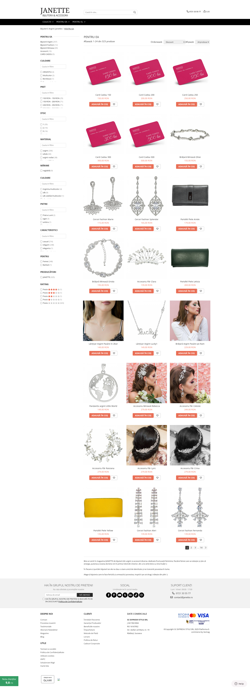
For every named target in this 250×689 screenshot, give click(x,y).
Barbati (46, 265)
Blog (42, 636)
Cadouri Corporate (92, 643)
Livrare (87, 636)
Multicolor (47, 75)
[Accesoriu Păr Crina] (190, 445)
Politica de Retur (91, 640)
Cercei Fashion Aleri (146, 530)
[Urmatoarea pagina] (205, 547)
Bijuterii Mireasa (47, 48)
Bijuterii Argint (46, 41)
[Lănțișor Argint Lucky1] (146, 321)
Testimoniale (45, 626)
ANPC (42, 659)
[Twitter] (125, 595)
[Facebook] (108, 595)
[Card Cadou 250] (190, 72)
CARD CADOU (46, 54)
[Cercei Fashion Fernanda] (190, 507)
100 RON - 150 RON (51, 98)
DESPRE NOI (46, 613)
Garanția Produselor (92, 623)
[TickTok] (136, 595)
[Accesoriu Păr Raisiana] (103, 445)
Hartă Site (44, 666)
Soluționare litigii (47, 662)
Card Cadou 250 (190, 94)
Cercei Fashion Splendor (146, 219)
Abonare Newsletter (49, 629)
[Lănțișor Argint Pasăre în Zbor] (103, 321)
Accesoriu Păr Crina (190, 468)
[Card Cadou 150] (103, 72)
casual (45, 241)
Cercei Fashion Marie (103, 219)
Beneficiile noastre (92, 626)
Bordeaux (47, 78)
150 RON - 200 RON (51, 101)
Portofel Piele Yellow (103, 530)
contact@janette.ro (183, 597)
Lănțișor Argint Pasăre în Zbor (103, 343)
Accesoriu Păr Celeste (190, 406)
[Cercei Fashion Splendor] (146, 196)
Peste (45, 289)
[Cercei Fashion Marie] (103, 196)
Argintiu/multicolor (51, 189)
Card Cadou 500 (146, 157)
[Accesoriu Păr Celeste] (190, 383)
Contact (43, 619)
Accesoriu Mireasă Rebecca (146, 406)
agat (45, 218)
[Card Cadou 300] (103, 134)
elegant (46, 244)
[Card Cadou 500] (146, 134)
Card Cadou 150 (103, 94)
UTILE (43, 643)
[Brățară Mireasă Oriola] (103, 258)
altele (45, 154)
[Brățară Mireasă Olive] (190, 134)
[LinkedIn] (130, 595)
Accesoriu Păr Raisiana (103, 468)
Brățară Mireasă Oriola (103, 281)
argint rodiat (48, 157)
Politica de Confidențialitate (70, 601)
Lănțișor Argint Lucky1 (146, 343)
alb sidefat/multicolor (52, 196)
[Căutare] (134, 12)
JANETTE (46, 277)
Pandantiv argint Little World (103, 406)
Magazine (44, 633)
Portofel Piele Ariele (190, 219)
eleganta (46, 248)
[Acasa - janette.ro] (54, 12)
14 (201, 547)
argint (45, 150)
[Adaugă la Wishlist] (114, 104)
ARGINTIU (47, 72)
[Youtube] (119, 595)
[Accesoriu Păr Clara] (146, 258)
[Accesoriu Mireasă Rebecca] (146, 383)
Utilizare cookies (47, 655)
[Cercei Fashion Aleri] (146, 507)
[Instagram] (141, 595)
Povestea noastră (47, 623)
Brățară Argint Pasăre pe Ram (190, 343)
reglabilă (46, 170)
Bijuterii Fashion (47, 45)
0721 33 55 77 (183, 593)
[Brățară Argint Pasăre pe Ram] (190, 321)
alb (44, 192)
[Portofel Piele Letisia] (190, 258)
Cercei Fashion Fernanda (190, 530)
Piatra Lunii (48, 215)
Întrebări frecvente (92, 619)
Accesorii (44, 51)
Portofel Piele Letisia (190, 281)
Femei (45, 261)
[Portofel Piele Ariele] (190, 196)
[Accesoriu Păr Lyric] (146, 445)
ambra (46, 222)
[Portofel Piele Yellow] (103, 507)
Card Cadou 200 (146, 94)
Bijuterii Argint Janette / (52, 28)
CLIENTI (88, 613)
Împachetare (89, 629)
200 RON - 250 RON (51, 105)
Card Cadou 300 (103, 157)
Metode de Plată (91, 633)
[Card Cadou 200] (146, 72)
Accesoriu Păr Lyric (147, 468)
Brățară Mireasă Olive (190, 157)
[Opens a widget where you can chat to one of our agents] (239, 684)
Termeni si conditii (48, 649)
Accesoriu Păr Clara (146, 281)
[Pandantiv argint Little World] (103, 383)
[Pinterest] (114, 595)
